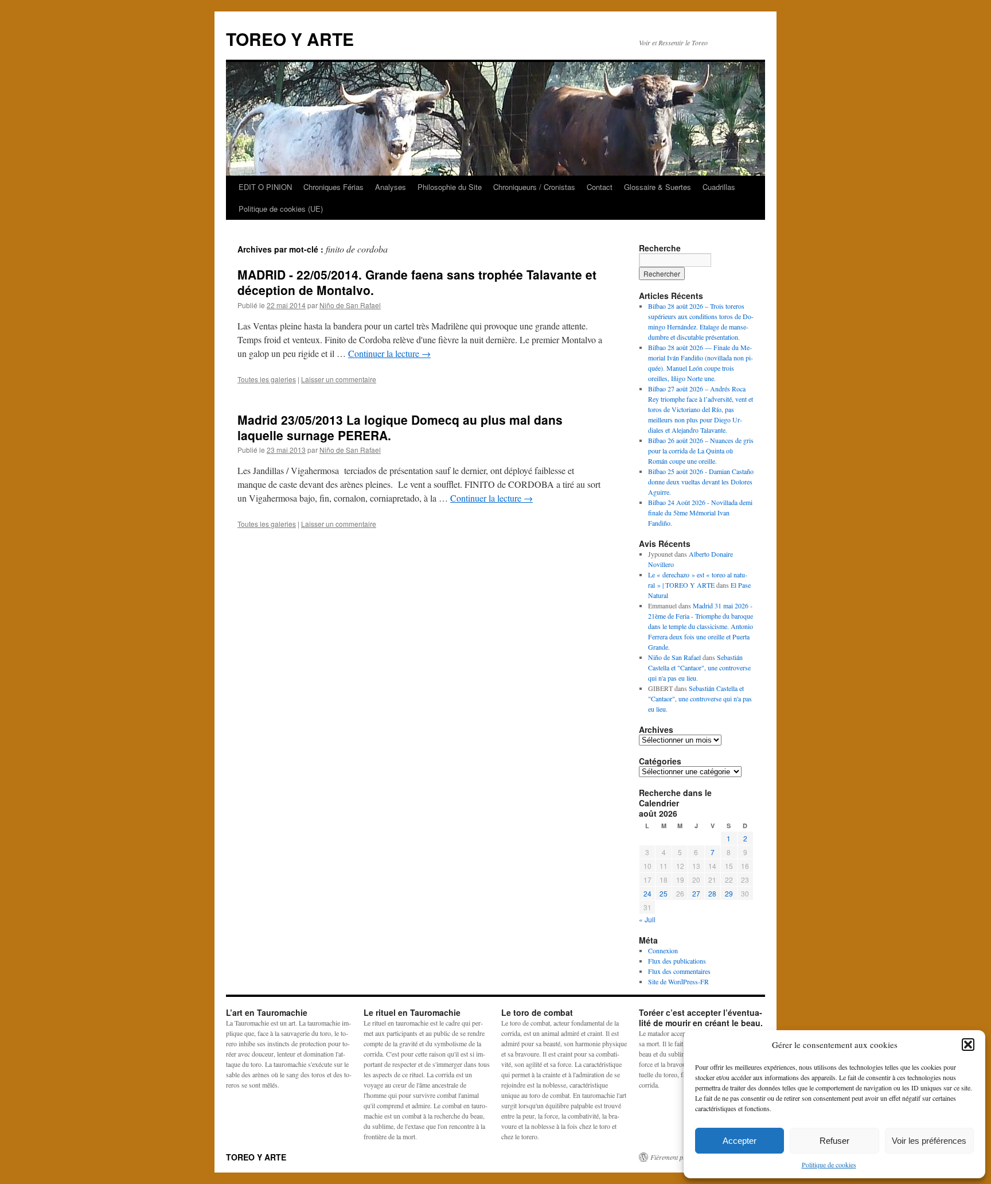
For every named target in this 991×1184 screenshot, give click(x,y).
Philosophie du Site (450, 186)
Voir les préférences (929, 1141)
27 (696, 893)
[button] (968, 1044)
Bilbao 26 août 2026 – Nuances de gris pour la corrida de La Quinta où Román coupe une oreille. (701, 450)
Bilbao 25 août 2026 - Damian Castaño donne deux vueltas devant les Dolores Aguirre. (701, 481)
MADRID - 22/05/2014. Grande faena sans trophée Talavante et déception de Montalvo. (416, 282)
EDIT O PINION (265, 186)
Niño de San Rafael (350, 305)
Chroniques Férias (333, 186)
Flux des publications (677, 960)
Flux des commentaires (679, 971)
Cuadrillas (719, 186)
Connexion (663, 950)
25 (664, 893)
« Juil (647, 919)
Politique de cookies (829, 1164)
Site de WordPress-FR (678, 981)
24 (647, 893)
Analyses (390, 186)
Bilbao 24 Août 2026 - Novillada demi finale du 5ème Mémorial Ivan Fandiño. (700, 512)
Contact (599, 186)
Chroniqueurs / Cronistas (534, 186)
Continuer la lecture (389, 353)
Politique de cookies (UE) (281, 208)
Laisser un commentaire (338, 379)
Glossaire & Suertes (657, 186)
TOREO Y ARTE (290, 38)
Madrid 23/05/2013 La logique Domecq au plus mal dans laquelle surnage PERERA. (400, 427)
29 (729, 893)
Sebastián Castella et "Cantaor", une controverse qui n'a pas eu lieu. (699, 667)
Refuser (834, 1141)
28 (712, 893)
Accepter (739, 1141)
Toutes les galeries (266, 379)
